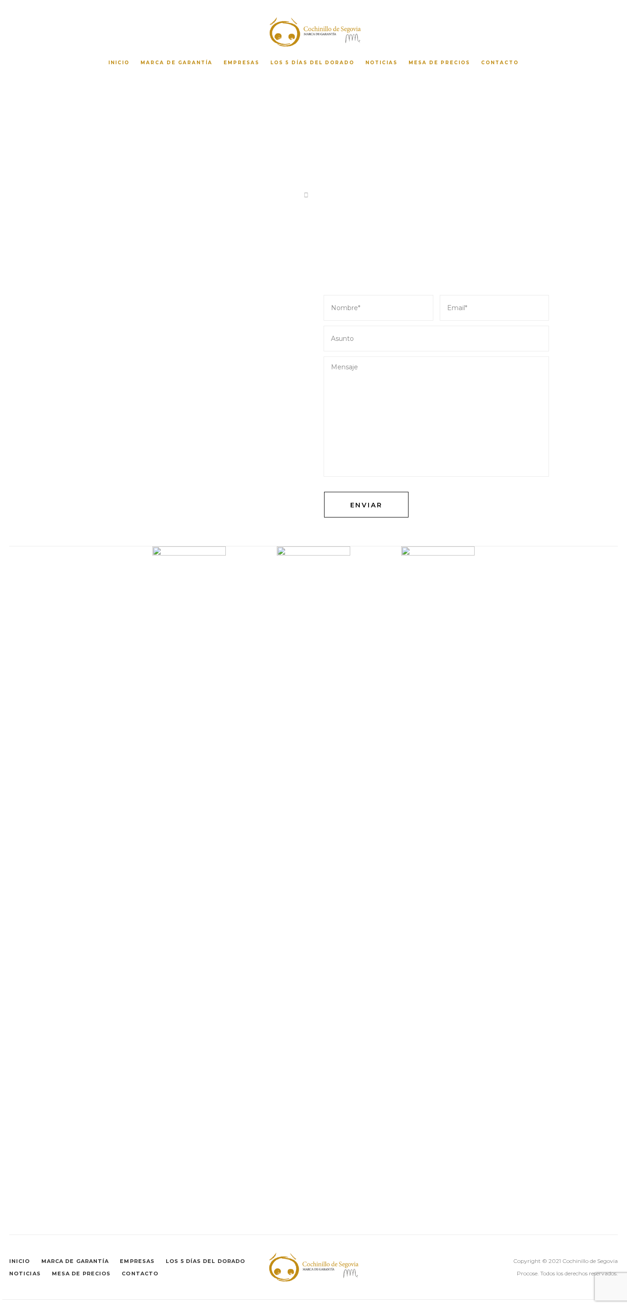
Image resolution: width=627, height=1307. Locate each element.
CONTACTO (500, 63)
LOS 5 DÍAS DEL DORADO (312, 63)
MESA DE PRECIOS (439, 63)
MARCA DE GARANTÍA (176, 63)
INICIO (118, 63)
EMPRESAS (241, 63)
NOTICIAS (381, 63)
